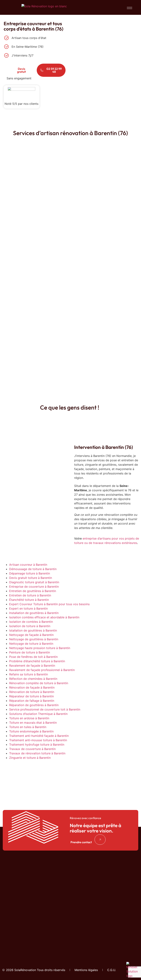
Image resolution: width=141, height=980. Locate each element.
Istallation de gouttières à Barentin (33, 630)
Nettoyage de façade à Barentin (31, 635)
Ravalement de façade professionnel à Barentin (42, 670)
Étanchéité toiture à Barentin (29, 600)
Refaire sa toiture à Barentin (28, 674)
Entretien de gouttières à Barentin (32, 591)
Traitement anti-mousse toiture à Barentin (38, 740)
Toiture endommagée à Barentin (31, 731)
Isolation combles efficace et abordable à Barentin (44, 617)
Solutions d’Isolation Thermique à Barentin (38, 714)
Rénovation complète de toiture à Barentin (38, 683)
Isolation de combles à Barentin (31, 621)
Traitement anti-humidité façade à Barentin (39, 736)
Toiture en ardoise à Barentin (29, 718)
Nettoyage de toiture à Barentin (31, 643)
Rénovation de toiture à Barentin (31, 692)
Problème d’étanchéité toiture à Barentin (37, 661)
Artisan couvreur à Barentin (28, 564)
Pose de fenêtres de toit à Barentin (33, 657)
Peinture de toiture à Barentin (29, 652)
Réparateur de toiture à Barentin (31, 696)
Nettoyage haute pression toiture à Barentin (39, 648)
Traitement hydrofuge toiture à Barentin (36, 744)
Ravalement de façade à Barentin (32, 665)
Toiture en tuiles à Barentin (27, 727)
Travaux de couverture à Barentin (32, 749)
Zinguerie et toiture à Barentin (30, 758)
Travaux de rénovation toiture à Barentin (37, 753)
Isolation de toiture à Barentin (29, 626)
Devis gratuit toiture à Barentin (30, 578)
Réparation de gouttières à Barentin (34, 705)
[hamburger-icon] (129, 8)
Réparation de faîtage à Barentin (31, 700)
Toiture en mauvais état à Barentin (33, 722)
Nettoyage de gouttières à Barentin (33, 639)
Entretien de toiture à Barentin (30, 595)
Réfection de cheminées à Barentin (33, 679)
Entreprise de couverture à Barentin (34, 586)
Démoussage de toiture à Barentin (33, 569)
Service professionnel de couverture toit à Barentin (44, 709)
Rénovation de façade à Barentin (32, 687)
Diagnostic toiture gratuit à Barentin (34, 582)
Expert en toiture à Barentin (28, 608)
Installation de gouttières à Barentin (34, 613)
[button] (84, 842)
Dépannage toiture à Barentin (29, 573)
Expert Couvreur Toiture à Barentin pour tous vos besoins (49, 604)
